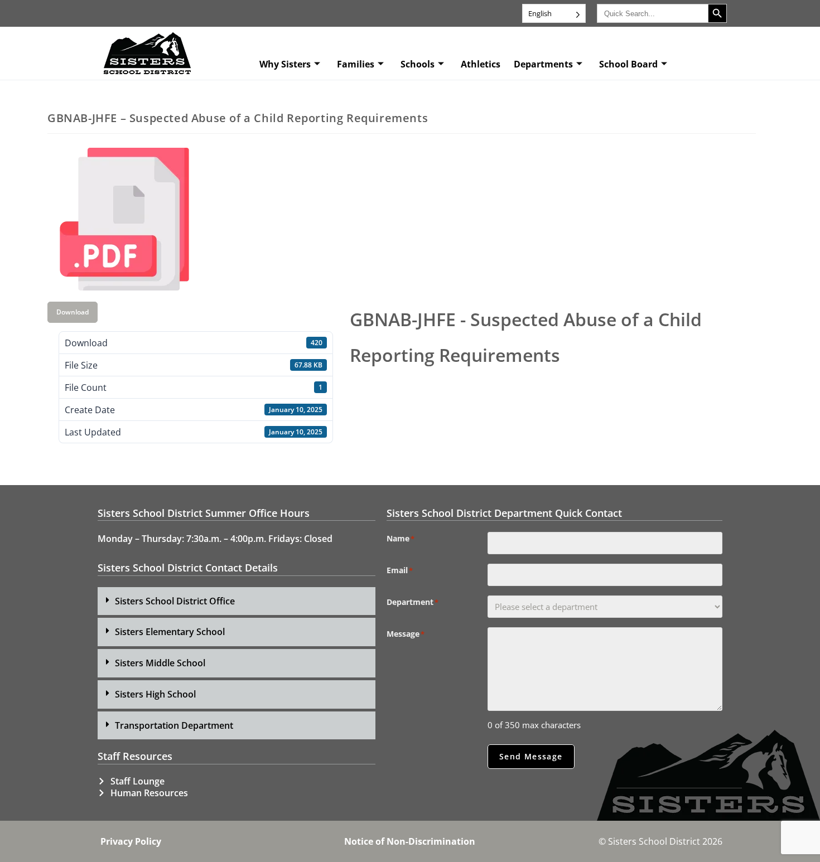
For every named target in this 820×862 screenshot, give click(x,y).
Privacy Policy (130, 841)
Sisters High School (155, 694)
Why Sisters (285, 64)
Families (355, 64)
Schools (418, 64)
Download (72, 312)
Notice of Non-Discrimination (409, 841)
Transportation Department (174, 725)
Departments (543, 64)
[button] (236, 601)
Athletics (480, 64)
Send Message (531, 756)
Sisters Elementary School (170, 632)
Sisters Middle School (160, 663)
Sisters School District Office (175, 601)
